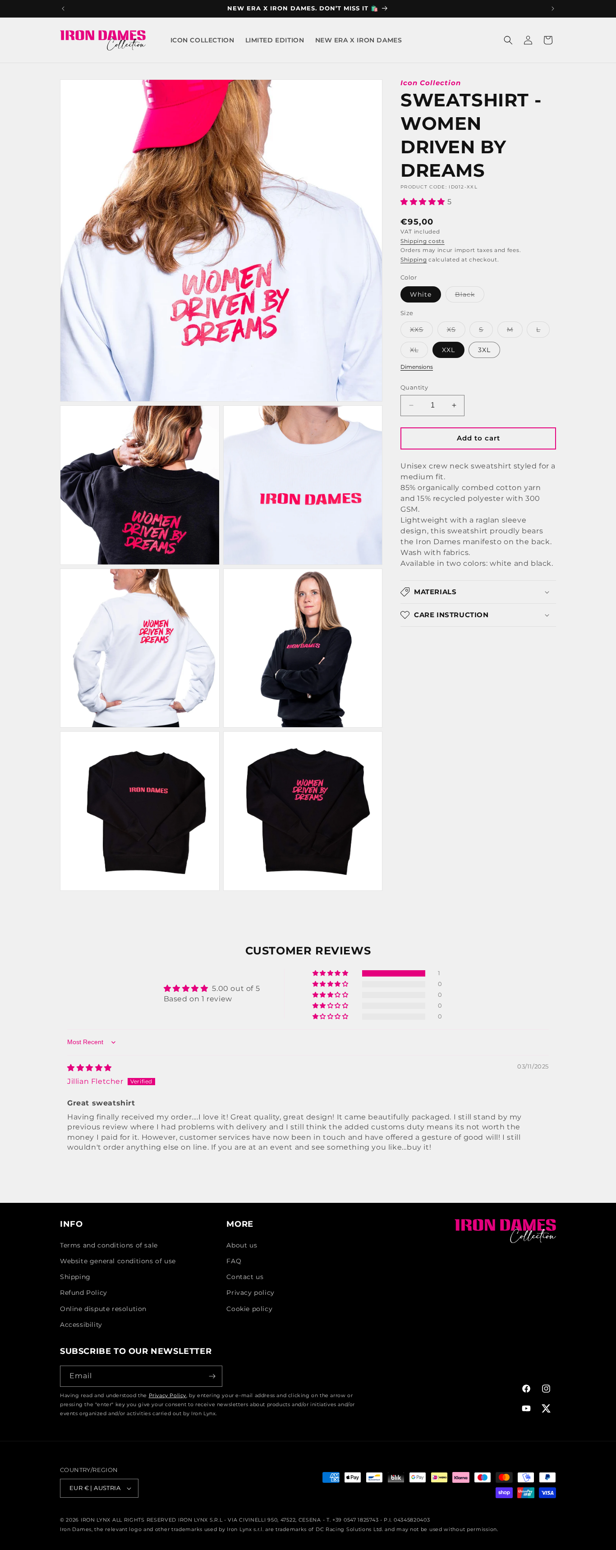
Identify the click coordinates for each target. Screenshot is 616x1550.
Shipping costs (422, 241)
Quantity (414, 387)
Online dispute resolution (103, 1309)
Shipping (413, 259)
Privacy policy (250, 1293)
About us (241, 1245)
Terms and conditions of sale (109, 1245)
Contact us (244, 1277)
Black (469, 296)
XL (419, 351)
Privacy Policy (167, 1395)
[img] (89, 1068)
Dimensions (416, 366)
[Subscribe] (212, 1376)
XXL (448, 350)
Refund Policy (83, 1293)
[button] (508, 40)
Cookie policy (249, 1309)
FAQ (233, 1261)
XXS (421, 331)
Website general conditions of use (118, 1261)
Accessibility (81, 1325)
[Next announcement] (553, 8)
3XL (484, 350)
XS (456, 331)
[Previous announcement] (63, 8)
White (421, 294)
